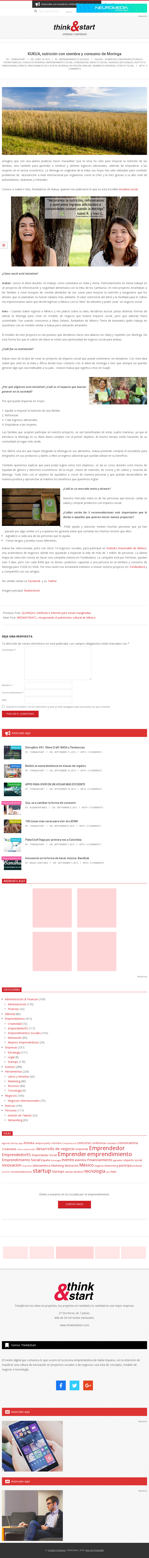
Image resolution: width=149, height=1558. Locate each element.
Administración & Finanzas (21, 999)
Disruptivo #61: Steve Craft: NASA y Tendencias (55, 747)
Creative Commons (57, 1550)
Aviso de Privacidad (94, 1550)
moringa (63, 65)
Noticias (15, 747)
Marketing (14, 1081)
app (21, 1143)
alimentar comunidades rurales (123, 59)
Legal (11, 1057)
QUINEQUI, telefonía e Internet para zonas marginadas (56, 613)
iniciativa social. (128, 189)
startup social (125, 65)
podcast (137, 1165)
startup (42, 1170)
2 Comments (95, 770)
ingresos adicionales (121, 62)
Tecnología (14, 784)
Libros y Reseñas (18, 1076)
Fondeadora (81, 62)
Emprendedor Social (44, 1155)
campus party (42, 1143)
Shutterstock (32, 590)
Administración (17, 1004)
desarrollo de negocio (55, 1148)
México (86, 1165)
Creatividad (15, 1024)
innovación (11, 1165)
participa (125, 1165)
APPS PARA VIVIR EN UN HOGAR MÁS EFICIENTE (55, 784)
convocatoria (128, 1143)
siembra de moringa (104, 65)
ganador (118, 1160)
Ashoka (28, 1143)
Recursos (15, 821)
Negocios (11, 1095)
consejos (112, 1143)
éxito (113, 1171)
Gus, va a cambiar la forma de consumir (50, 802)
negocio (99, 1165)
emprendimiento (109, 1154)
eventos (81, 1160)
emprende (81, 1149)
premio (6, 1171)
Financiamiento (99, 1159)
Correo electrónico (13, 692)
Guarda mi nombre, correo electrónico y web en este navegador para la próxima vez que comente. (58, 706)
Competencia (69, 1143)
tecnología (94, 1171)
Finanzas (13, 1009)
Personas (11, 1110)
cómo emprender (26, 1149)
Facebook (34, 581)
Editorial (10, 1014)
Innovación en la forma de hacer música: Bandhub (57, 858)
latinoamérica (41, 1165)
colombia (56, 1143)
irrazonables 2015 (38, 65)
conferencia (99, 1143)
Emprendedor (107, 1148)
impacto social (98, 62)
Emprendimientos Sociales (74, 59)
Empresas (11, 1047)
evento (68, 1159)
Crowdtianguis (12, 62)
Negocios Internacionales (24, 1100)
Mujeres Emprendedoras (23, 1042)
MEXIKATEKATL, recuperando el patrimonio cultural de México (56, 617)
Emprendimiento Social (59, 62)
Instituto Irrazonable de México (126, 548)
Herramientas (13, 1071)
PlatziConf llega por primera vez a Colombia (53, 839)
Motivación (15, 1038)
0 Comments (95, 752)
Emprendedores (15, 1018)
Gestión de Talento (20, 1115)
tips (108, 1171)
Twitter (52, 581)
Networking (15, 1120)
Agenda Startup (10, 1143)
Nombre (7, 685)
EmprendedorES (11, 803)
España (45, 1160)
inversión (27, 1165)
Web (4, 699)
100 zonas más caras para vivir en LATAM (51, 821)
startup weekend (74, 1171)
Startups (15, 766)
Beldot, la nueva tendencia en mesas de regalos (55, 765)
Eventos (10, 1067)
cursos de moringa (33, 62)
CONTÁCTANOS (74, 1204)
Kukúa (53, 65)
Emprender (72, 1154)
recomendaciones (21, 1171)
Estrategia (14, 1052)
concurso (84, 1143)
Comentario (9, 649)
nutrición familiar (80, 65)
